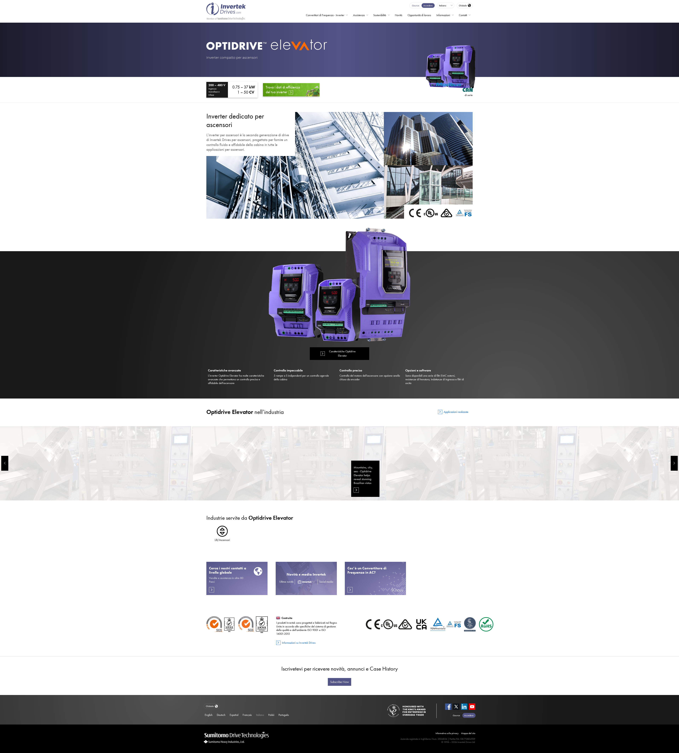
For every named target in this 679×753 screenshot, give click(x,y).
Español (234, 715)
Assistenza (359, 15)
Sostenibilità (379, 15)
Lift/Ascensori (222, 540)
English (209, 715)
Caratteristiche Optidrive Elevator (342, 353)
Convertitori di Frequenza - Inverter (325, 15)
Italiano (260, 715)
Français (247, 715)
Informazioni (443, 15)
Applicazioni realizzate (456, 412)
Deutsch (221, 715)
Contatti (463, 15)
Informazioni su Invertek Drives (299, 643)
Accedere (428, 5)
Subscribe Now (339, 682)
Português (283, 715)
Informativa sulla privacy (447, 733)
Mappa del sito (468, 733)
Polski (271, 715)
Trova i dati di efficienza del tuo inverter (283, 89)
